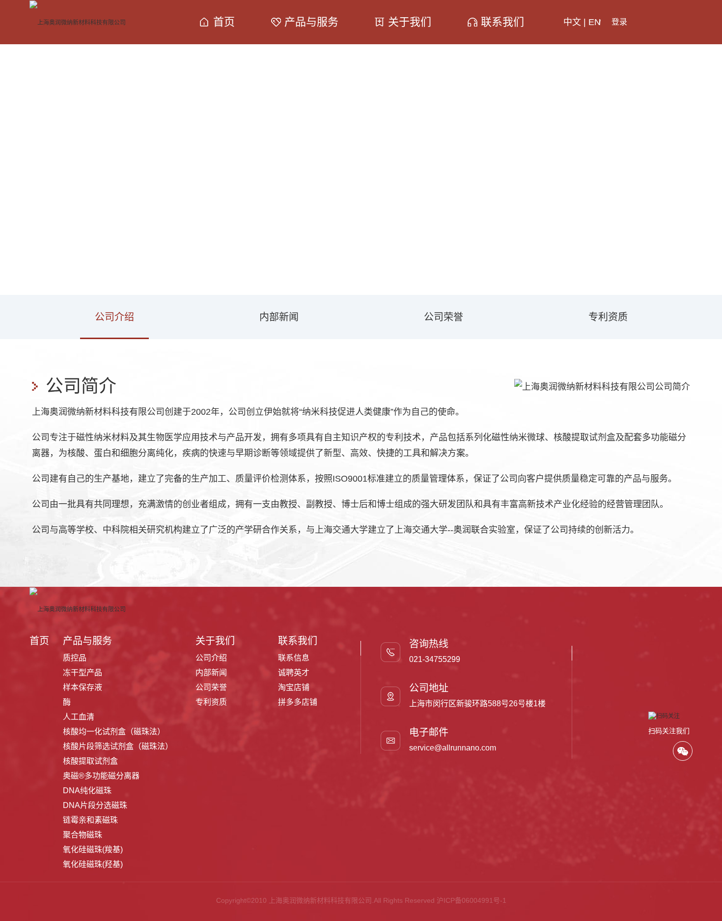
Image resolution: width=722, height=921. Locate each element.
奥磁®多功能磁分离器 (101, 776)
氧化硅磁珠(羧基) (93, 849)
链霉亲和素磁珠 (90, 820)
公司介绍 (114, 317)
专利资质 (608, 317)
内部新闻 (279, 317)
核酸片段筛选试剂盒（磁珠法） (118, 746)
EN (594, 22)
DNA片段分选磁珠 (95, 805)
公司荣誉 (443, 317)
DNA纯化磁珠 (87, 790)
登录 (619, 22)
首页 (224, 22)
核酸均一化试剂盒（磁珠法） (114, 731)
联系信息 (293, 658)
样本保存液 (82, 687)
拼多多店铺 (297, 702)
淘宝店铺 (293, 687)
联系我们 (502, 22)
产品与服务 (311, 22)
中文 (572, 22)
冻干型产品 (82, 672)
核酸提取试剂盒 (90, 761)
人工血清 (78, 717)
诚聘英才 (293, 672)
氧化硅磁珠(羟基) (93, 864)
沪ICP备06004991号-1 (471, 900)
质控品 (74, 658)
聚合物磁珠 (82, 835)
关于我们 (409, 22)
